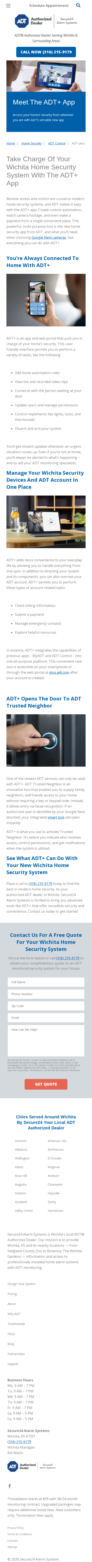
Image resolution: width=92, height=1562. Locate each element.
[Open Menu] (8, 5)
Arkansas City (57, 1141)
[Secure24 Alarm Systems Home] (46, 21)
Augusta (20, 1184)
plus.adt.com (59, 672)
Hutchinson (55, 1211)
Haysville (54, 1193)
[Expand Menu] (45, 30)
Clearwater (55, 1184)
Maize (19, 1167)
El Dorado (55, 1158)
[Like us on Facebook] (9, 1487)
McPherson (56, 1150)
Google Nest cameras (49, 237)
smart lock (56, 817)
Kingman (54, 1167)
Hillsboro (21, 1150)
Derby (52, 1202)
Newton (20, 1193)
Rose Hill (21, 1176)
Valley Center (24, 1211)
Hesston (21, 1141)
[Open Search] (78, 5)
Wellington (22, 1158)
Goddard (21, 1202)
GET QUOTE (46, 1084)
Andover (53, 1176)
